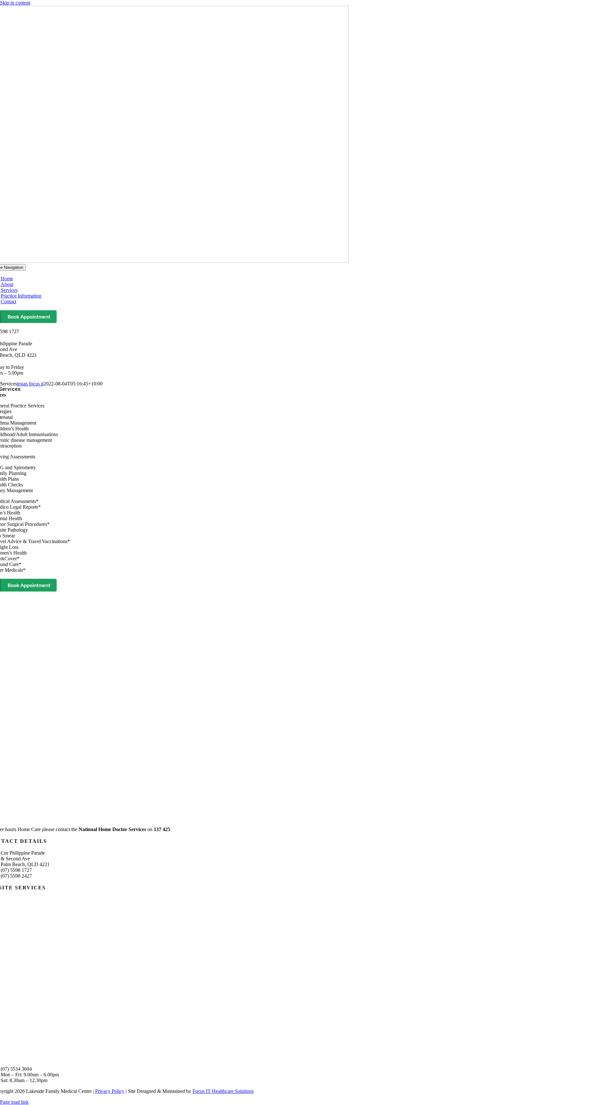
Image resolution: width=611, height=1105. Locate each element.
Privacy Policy (109, 1091)
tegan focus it (30, 383)
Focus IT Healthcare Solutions (223, 1091)
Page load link (14, 1102)
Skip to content (15, 2)
